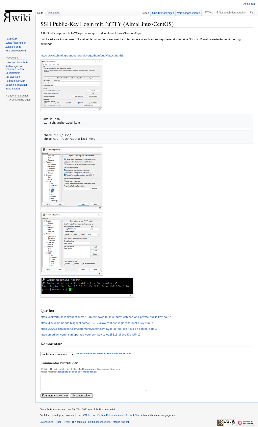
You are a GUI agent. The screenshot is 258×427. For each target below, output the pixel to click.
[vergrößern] (100, 109)
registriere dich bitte (67, 372)
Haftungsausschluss (99, 422)
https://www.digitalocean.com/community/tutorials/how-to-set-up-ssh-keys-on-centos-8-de (97, 328)
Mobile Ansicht (121, 422)
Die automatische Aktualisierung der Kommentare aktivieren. (104, 353)
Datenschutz (46, 422)
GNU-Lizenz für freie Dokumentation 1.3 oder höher (111, 415)
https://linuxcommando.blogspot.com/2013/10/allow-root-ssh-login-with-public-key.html (95, 322)
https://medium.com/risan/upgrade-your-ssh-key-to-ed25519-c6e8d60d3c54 (89, 334)
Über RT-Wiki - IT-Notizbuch (71, 422)
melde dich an (90, 372)
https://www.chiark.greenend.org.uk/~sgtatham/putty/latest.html (81, 55)
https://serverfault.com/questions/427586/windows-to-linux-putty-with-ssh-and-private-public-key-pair (105, 316)
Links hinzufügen (21, 99)
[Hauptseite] (18, 16)
